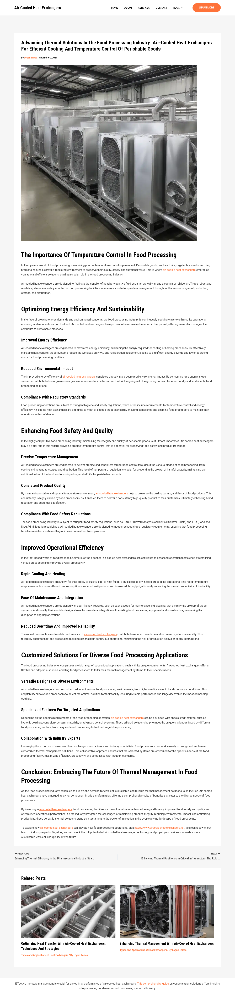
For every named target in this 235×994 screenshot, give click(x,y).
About (128, 7)
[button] (181, 8)
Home (114, 7)
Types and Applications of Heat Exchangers (44, 955)
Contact (161, 7)
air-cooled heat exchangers (179, 270)
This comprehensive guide (153, 983)
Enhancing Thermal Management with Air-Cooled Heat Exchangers (167, 943)
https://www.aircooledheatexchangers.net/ (160, 827)
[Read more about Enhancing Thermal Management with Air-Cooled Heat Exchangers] (167, 911)
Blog (176, 7)
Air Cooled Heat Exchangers (37, 7)
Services (144, 7)
